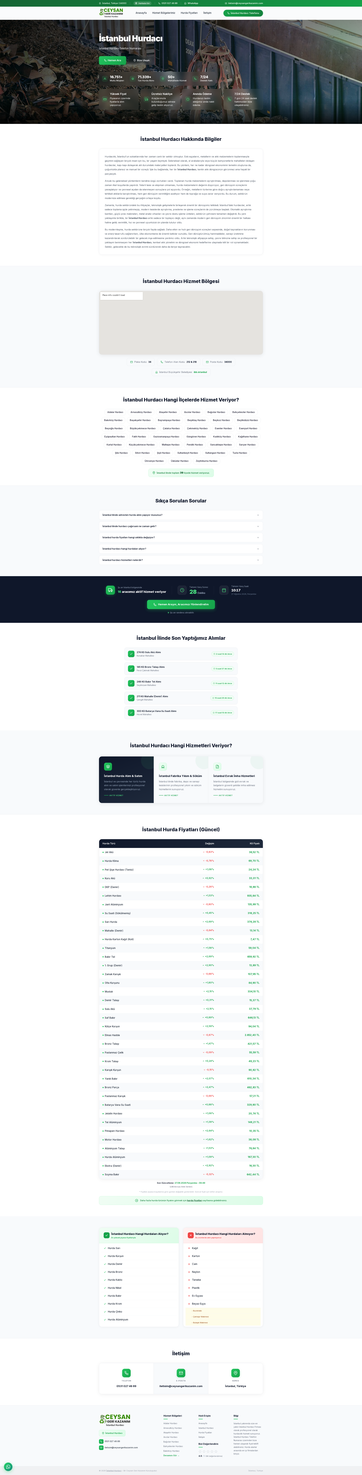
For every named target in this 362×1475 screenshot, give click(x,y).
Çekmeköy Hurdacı (197, 428)
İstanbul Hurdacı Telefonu (245, 13)
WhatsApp (193, 3)
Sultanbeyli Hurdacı (187, 452)
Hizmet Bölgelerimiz (163, 12)
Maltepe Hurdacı (170, 444)
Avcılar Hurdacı (192, 412)
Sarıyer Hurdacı (247, 444)
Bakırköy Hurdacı (113, 420)
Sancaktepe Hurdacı (221, 444)
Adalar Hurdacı (115, 412)
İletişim (207, 12)
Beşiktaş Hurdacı (197, 420)
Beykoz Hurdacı (221, 420)
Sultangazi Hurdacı (215, 452)
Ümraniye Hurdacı (154, 460)
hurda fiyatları (194, 1200)
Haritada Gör (144, 3)
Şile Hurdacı (121, 452)
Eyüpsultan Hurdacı (114, 436)
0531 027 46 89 (169, 3)
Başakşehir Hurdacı (140, 420)
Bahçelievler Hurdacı (243, 412)
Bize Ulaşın (143, 60)
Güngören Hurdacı (196, 436)
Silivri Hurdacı (142, 452)
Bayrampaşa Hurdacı (169, 420)
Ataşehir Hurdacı (168, 412)
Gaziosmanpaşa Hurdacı (166, 436)
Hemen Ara (114, 60)
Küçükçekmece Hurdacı (142, 444)
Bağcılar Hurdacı (216, 412)
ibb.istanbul (200, 372)
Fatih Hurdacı (139, 436)
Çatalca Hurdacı (171, 428)
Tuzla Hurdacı (239, 452)
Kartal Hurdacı (114, 444)
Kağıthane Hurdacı (248, 436)
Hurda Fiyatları (189, 12)
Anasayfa (141, 12)
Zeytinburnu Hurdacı (206, 460)
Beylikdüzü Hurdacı (247, 420)
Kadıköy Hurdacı (222, 436)
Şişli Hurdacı (163, 452)
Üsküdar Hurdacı (179, 460)
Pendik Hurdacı (195, 444)
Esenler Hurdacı (223, 428)
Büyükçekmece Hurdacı (143, 428)
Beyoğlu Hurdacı (114, 428)
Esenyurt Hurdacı (248, 428)
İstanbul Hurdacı (113, 1433)
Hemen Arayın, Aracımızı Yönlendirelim (183, 604)
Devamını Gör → (171, 1455)
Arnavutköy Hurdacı (141, 412)
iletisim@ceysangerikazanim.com (245, 3)
